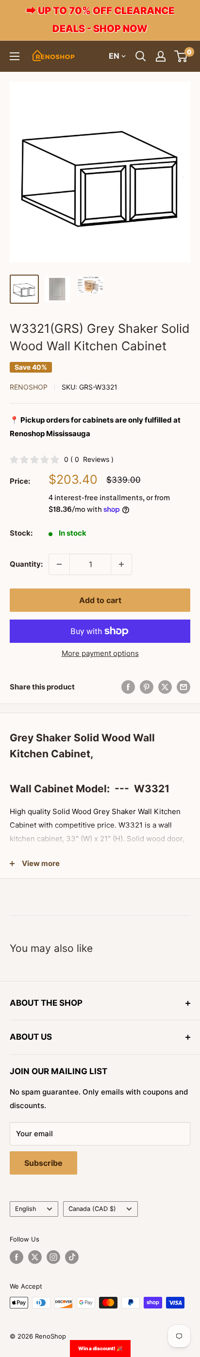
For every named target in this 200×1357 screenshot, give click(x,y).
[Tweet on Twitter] (165, 687)
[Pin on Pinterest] (146, 687)
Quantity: (26, 564)
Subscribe (43, 1163)
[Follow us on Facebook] (16, 1257)
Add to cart (100, 600)
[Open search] (140, 56)
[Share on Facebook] (128, 687)
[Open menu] (14, 56)
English (25, 1208)
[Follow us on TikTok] (72, 1257)
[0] (181, 56)
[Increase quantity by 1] (121, 564)
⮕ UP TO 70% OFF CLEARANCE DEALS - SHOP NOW (100, 19)
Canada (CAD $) (92, 1208)
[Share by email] (183, 687)
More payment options (100, 653)
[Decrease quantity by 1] (59, 564)
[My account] (161, 56)
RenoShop (29, 387)
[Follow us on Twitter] (35, 1257)
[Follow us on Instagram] (53, 1257)
